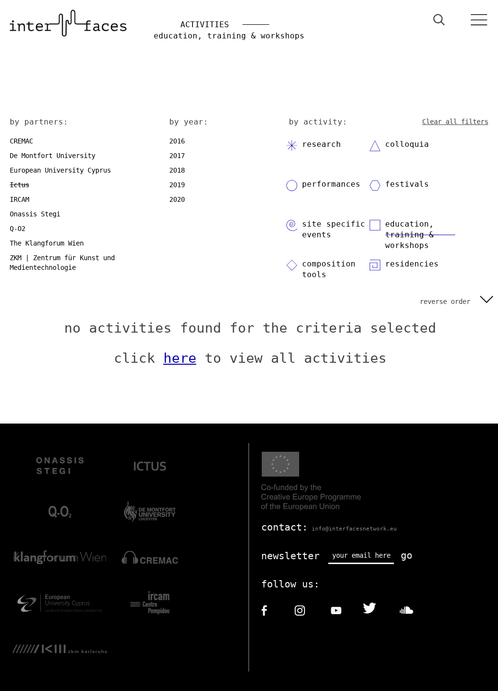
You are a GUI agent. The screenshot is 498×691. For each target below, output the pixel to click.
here (179, 358)
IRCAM (19, 199)
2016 (177, 141)
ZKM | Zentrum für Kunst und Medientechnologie (62, 262)
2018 (177, 170)
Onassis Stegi (35, 214)
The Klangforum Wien (47, 243)
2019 (177, 185)
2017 (177, 155)
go (406, 555)
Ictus (19, 185)
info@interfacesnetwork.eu (354, 529)
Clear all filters (455, 121)
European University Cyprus (60, 170)
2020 (177, 199)
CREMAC (21, 141)
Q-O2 (17, 228)
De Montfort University (52, 155)
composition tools (329, 269)
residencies (412, 263)
